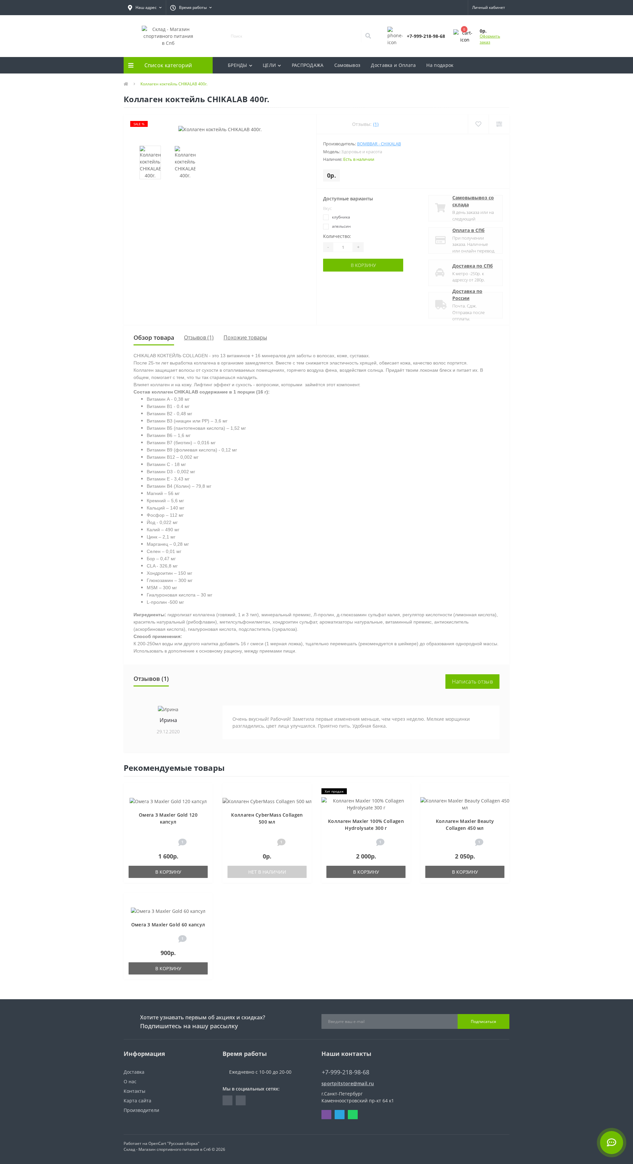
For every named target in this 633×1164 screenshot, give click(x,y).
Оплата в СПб (468, 230)
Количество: (337, 236)
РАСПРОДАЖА (308, 65)
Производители (141, 1110)
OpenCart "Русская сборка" (173, 1143)
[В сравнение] (204, 802)
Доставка (134, 1072)
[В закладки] (204, 792)
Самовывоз (347, 65)
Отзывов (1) (199, 337)
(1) (375, 124)
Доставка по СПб (472, 266)
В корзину (348, 265)
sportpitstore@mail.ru (347, 1083)
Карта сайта (137, 1100)
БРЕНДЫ (237, 65)
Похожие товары (245, 337)
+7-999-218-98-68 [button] (345, 1072)
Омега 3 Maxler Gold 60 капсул (168, 924)
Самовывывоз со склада (473, 201)
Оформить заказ (490, 39)
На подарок (439, 65)
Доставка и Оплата (393, 65)
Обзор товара (154, 337)
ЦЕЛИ (269, 65)
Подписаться (483, 1021)
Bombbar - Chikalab (379, 144)
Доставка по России (467, 294)
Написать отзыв (472, 681)
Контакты (134, 1091)
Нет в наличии (267, 872)
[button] (145, 7)
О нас (130, 1081)
